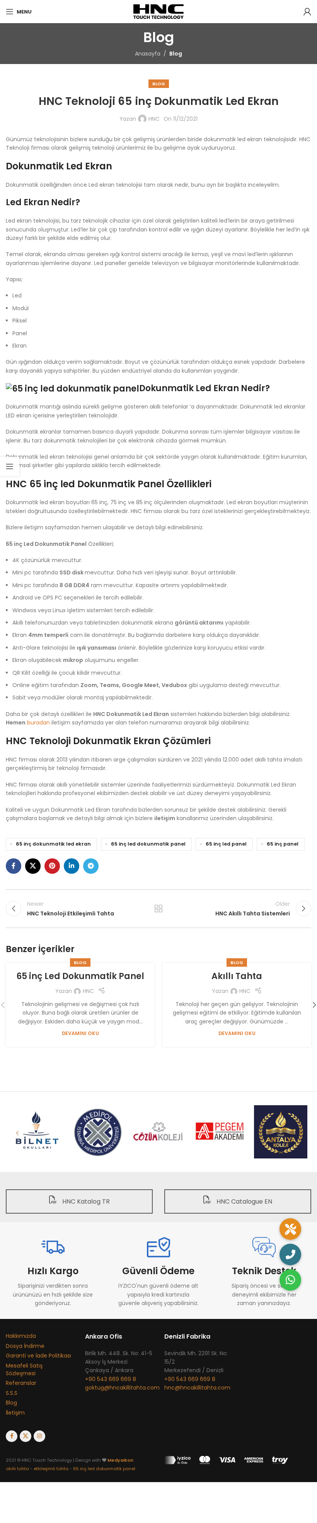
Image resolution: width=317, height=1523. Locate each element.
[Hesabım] (307, 11)
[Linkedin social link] (71, 866)
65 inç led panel (226, 844)
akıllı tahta (17, 1469)
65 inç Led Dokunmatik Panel (80, 976)
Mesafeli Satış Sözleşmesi (24, 1369)
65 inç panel (282, 844)
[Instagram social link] (39, 1436)
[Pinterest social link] (52, 866)
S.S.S (11, 1393)
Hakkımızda (21, 1336)
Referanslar (21, 1383)
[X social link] (33, 866)
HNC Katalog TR (85, 1201)
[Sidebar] (9, 466)
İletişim (15, 1413)
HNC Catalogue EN (243, 1201)
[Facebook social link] (13, 866)
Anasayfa (147, 53)
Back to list (158, 908)
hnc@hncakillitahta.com (197, 1387)
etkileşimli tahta (51, 1469)
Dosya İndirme (25, 1346)
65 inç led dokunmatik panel (148, 844)
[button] (290, 1280)
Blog (175, 53)
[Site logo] (158, 11)
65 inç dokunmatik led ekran (53, 844)
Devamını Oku (80, 1033)
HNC (154, 119)
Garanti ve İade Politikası (38, 1355)
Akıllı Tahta (236, 976)
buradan (38, 722)
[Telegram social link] (91, 866)
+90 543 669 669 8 (110, 1379)
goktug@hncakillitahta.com (122, 1387)
